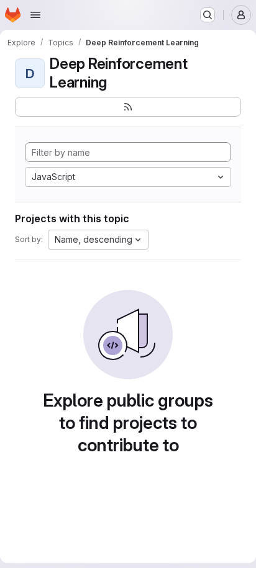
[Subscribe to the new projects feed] (128, 107)
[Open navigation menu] (35, 15)
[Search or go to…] (207, 14)
